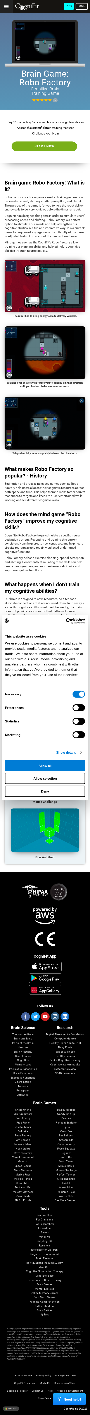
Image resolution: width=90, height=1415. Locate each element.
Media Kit (45, 1383)
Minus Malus (66, 1166)
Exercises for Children (44, 1249)
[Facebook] (25, 1016)
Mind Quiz (44, 1267)
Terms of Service (22, 1375)
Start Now (44, 146)
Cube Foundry (66, 1144)
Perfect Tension (66, 1174)
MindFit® (44, 1237)
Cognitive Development (44, 1254)
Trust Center (45, 1398)
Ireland (12, 1408)
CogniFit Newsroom (25, 1383)
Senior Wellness (65, 1051)
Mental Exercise (44, 1288)
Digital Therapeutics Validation (65, 1034)
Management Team (65, 1375)
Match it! (23, 1161)
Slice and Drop (66, 1178)
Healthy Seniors (65, 1056)
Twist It (66, 1183)
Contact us (37, 1390)
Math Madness (23, 1170)
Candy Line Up (66, 1114)
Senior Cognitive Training (65, 1060)
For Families (44, 1215)
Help (50, 1390)
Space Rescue (23, 1166)
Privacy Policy (43, 1375)
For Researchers (44, 1224)
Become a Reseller (17, 1390)
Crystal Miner (23, 1127)
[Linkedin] (64, 1016)
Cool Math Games (45, 1297)
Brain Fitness (23, 1056)
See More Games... (66, 1200)
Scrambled (22, 1183)
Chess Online (23, 1109)
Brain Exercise (44, 1258)
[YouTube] (45, 1016)
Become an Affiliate (65, 1383)
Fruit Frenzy (23, 1118)
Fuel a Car (66, 1157)
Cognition (23, 1060)
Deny (45, 791)
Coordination (23, 1082)
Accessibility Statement (70, 1390)
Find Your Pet (23, 1187)
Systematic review (65, 1069)
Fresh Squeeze (66, 1148)
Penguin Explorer (66, 1122)
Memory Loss (23, 1064)
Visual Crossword (23, 1157)
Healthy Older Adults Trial (65, 1043)
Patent (44, 1232)
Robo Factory (23, 1135)
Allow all (45, 765)
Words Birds (66, 1196)
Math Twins (66, 1161)
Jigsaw (66, 1153)
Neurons (23, 1047)
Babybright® (44, 1241)
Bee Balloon (66, 1135)
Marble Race (23, 1174)
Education (44, 1228)
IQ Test (44, 1314)
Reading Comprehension (44, 1301)
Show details (66, 752)
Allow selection (45, 778)
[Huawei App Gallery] (45, 989)
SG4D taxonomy (65, 1073)
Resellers (44, 1245)
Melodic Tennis (23, 1178)
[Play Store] (45, 978)
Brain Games (44, 1284)
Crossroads (66, 1140)
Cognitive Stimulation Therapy (44, 1271)
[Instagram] (54, 1016)
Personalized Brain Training (44, 1280)
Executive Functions (23, 1077)
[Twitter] (35, 1016)
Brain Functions (23, 1073)
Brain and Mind (23, 1038)
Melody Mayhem (23, 1192)
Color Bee (66, 1131)
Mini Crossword (23, 1114)
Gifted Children (44, 1306)
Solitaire (23, 1131)
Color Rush (23, 1196)
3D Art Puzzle (23, 1200)
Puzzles (66, 1118)
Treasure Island (23, 1144)
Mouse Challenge (66, 1170)
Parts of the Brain (23, 1043)
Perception (22, 1090)
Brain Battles (44, 1310)
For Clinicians (44, 1219)
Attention (23, 1095)
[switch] (79, 707)
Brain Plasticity (23, 1051)
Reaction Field (66, 1192)
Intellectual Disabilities (23, 1069)
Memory (23, 1086)
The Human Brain (23, 1034)
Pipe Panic (22, 1122)
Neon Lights (23, 1148)
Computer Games (65, 1038)
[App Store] (45, 966)
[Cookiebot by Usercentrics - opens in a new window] (66, 621)
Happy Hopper (66, 1109)
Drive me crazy (23, 1153)
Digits (66, 1127)
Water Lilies (66, 1187)
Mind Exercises (44, 1275)
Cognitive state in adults (65, 1064)
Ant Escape (23, 1140)
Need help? (72, 1399)
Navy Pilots (65, 1047)
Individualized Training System (44, 1263)
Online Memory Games (45, 1293)
